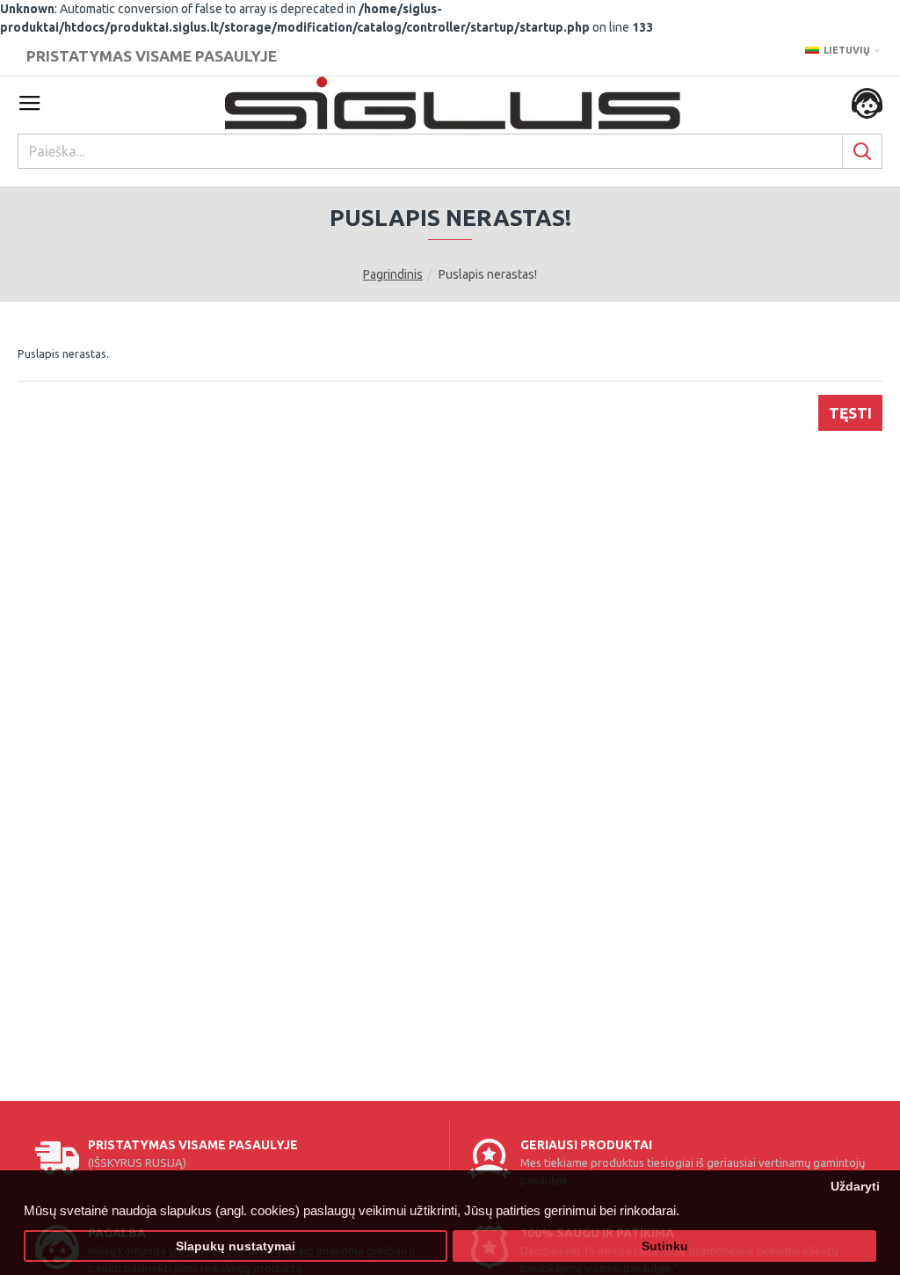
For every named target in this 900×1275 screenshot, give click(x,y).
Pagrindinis (393, 274)
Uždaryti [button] (855, 1186)
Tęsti (850, 412)
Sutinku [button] (665, 1246)
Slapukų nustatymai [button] (235, 1246)
